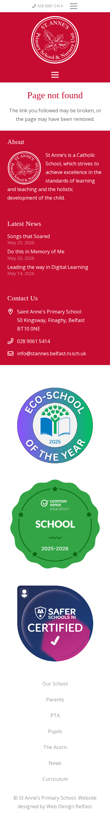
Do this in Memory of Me (35, 251)
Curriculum (55, 779)
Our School (55, 683)
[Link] (55, 623)
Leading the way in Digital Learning (47, 267)
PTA (55, 715)
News (55, 763)
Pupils (55, 731)
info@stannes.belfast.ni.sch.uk (51, 353)
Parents (55, 699)
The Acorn (55, 747)
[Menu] (55, 74)
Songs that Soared (28, 236)
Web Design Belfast (69, 806)
